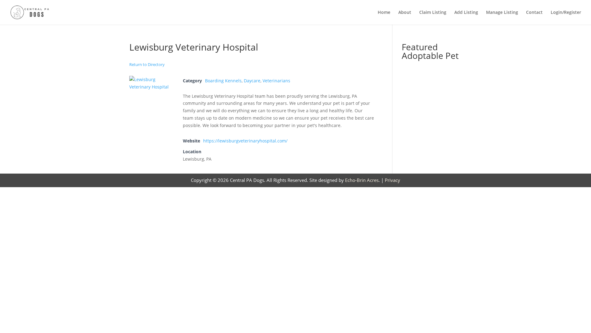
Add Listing (466, 12)
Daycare (252, 81)
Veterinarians (276, 81)
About (404, 12)
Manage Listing (502, 12)
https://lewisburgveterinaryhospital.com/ (245, 141)
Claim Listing (432, 12)
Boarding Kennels (223, 81)
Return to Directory (147, 64)
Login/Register (566, 12)
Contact (534, 12)
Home (384, 12)
